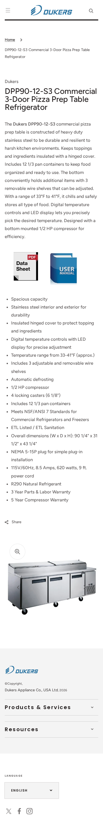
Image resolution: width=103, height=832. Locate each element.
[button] (8, 10)
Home (10, 39)
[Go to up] (95, 824)
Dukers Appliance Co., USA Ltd (31, 690)
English (19, 790)
